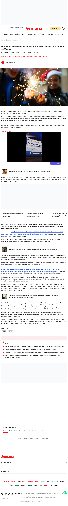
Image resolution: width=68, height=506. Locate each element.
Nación (9, 40)
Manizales (15, 40)
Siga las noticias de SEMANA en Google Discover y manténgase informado (25, 56)
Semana (3, 40)
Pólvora (11, 331)
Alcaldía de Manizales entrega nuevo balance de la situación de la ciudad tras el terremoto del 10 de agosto (37, 215)
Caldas (4, 331)
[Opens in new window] (6, 494)
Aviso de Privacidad (7, 498)
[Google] (2, 494)
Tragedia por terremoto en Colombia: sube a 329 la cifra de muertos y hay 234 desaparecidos (13, 215)
